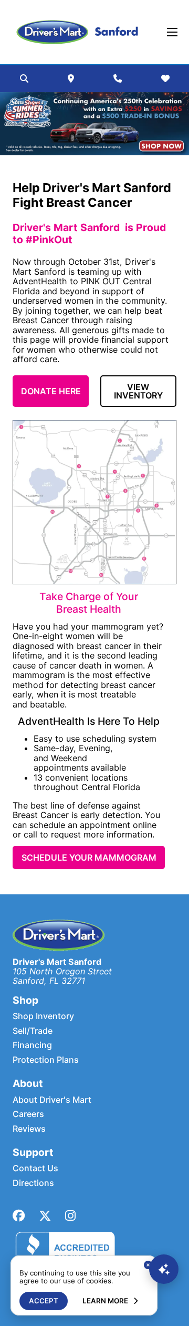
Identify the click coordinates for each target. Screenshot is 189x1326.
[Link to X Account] (45, 1216)
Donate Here (51, 391)
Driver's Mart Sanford (57, 961)
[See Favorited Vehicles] (165, 78)
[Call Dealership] (117, 78)
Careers (28, 1114)
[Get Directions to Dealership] (71, 78)
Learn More (105, 1301)
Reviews (29, 1128)
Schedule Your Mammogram (89, 857)
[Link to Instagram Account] (70, 1216)
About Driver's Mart (52, 1099)
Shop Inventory (43, 1016)
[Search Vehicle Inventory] (24, 78)
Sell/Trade (32, 1030)
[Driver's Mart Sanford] (77, 32)
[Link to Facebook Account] (19, 1216)
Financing (32, 1045)
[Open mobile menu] (172, 32)
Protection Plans (46, 1059)
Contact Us (35, 1168)
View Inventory (138, 391)
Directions (33, 1183)
